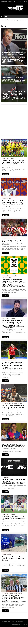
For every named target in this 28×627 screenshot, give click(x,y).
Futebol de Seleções (12, 197)
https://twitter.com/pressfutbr (20, 1)
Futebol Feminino (11, 158)
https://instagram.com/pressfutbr (22, 1)
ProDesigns (24, 624)
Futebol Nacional (11, 318)
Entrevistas (5, 403)
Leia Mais (5, 174)
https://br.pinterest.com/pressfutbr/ (26, 1)
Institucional (6, 477)
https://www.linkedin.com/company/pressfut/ (24, 1)
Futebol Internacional (12, 238)
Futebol (4, 158)
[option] (21, 20)
